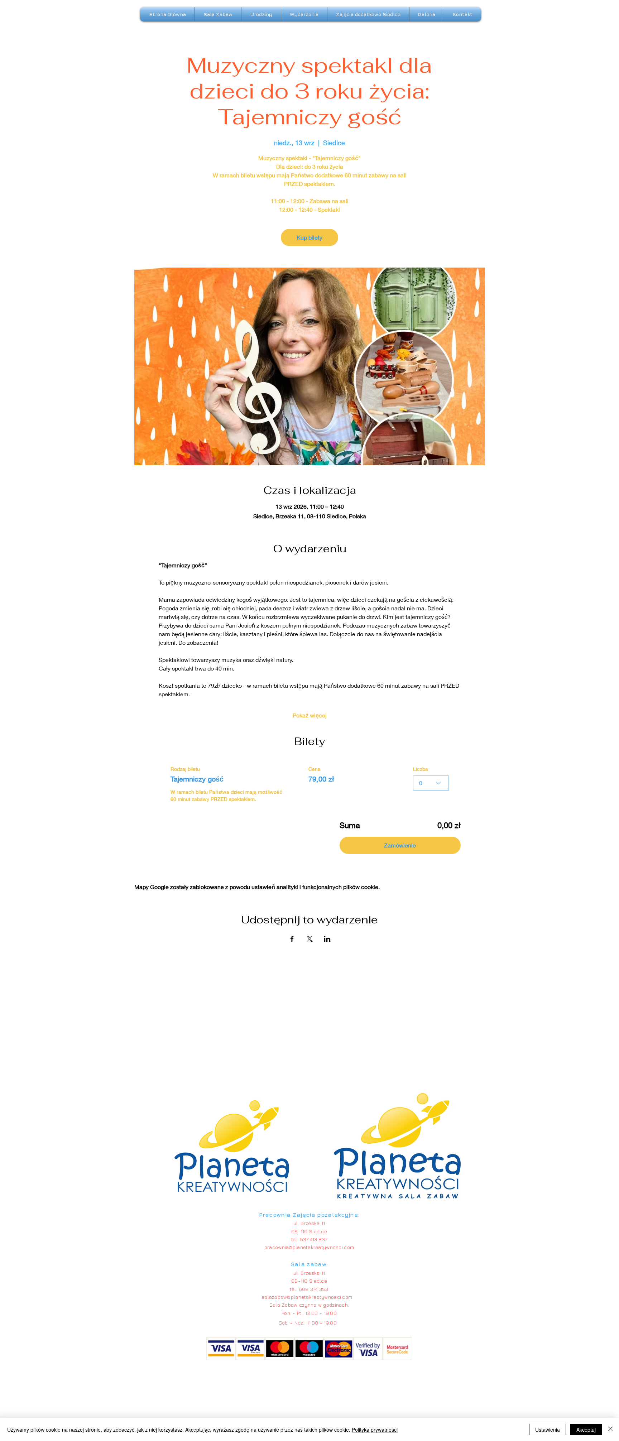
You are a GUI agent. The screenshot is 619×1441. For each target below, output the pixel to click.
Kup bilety (309, 237)
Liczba (420, 769)
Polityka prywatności (375, 1429)
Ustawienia (547, 1429)
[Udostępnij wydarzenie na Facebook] (292, 939)
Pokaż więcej (310, 715)
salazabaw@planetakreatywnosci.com (306, 1297)
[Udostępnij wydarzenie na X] (309, 939)
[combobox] (431, 783)
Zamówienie (400, 845)
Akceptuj (586, 1429)
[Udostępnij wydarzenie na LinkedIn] (327, 939)
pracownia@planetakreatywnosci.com (309, 1247)
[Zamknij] (610, 1429)
